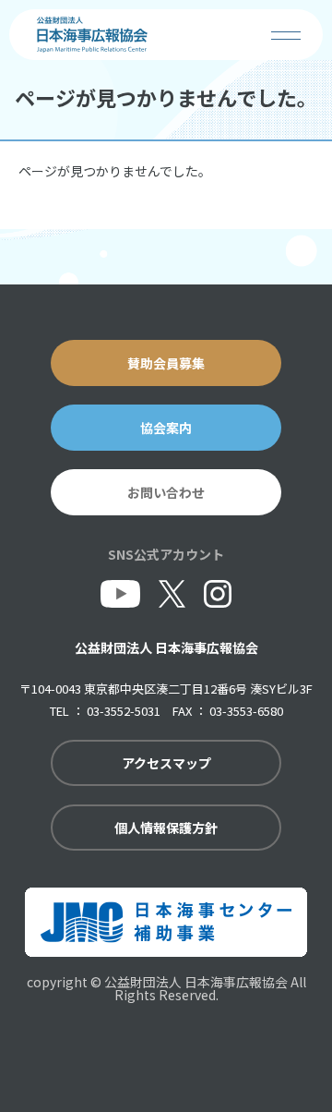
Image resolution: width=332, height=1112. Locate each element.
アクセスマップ (166, 763)
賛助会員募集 (166, 363)
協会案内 (166, 427)
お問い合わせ (166, 492)
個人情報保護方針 (166, 827)
